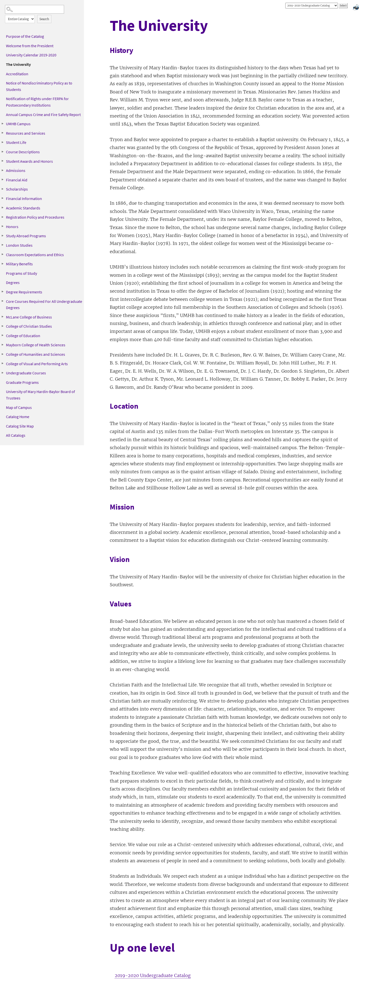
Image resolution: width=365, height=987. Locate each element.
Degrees (13, 282)
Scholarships (17, 189)
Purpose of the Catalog (25, 36)
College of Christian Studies (29, 326)
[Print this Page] (356, 8)
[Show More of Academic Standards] (2, 207)
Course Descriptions (23, 151)
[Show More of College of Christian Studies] (2, 325)
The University (18, 64)
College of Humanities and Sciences (35, 354)
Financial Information (24, 198)
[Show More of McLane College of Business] (2, 316)
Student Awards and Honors (29, 161)
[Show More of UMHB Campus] (2, 123)
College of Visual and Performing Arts (37, 363)
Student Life (16, 142)
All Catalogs (15, 435)
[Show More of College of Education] (2, 335)
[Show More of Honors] (2, 226)
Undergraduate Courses (26, 372)
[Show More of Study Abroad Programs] (2, 235)
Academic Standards (23, 207)
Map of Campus (19, 407)
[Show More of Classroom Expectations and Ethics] (2, 254)
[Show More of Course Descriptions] (2, 151)
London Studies (19, 245)
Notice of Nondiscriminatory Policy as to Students (39, 86)
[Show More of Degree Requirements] (2, 291)
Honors (12, 226)
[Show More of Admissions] (2, 170)
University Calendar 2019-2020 (31, 54)
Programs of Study (21, 273)
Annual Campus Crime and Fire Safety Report (43, 114)
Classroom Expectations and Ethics (35, 254)
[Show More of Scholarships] (2, 188)
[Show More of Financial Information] (2, 198)
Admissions (15, 170)
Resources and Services (25, 133)
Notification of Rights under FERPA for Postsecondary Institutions (37, 102)
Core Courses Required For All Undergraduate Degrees (44, 304)
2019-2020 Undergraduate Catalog (153, 975)
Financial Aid (16, 179)
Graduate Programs (22, 382)
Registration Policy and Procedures (35, 217)
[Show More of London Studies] (2, 244)
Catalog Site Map (20, 426)
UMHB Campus (18, 123)
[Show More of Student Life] (2, 142)
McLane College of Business (29, 317)
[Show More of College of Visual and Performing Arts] (2, 363)
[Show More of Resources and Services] (2, 132)
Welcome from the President (29, 45)
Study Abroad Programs (26, 235)
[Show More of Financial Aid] (2, 179)
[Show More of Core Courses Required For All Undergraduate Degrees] (2, 301)
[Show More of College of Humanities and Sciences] (2, 354)
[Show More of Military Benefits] (2, 263)
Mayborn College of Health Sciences (35, 344)
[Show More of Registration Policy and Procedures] (2, 216)
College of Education (23, 335)
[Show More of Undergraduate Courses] (2, 372)
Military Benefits (19, 263)
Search (44, 19)
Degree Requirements (24, 291)
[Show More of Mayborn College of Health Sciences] (2, 344)
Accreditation (17, 73)
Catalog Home (17, 416)
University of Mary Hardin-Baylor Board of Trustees (40, 394)
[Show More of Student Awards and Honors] (2, 160)
